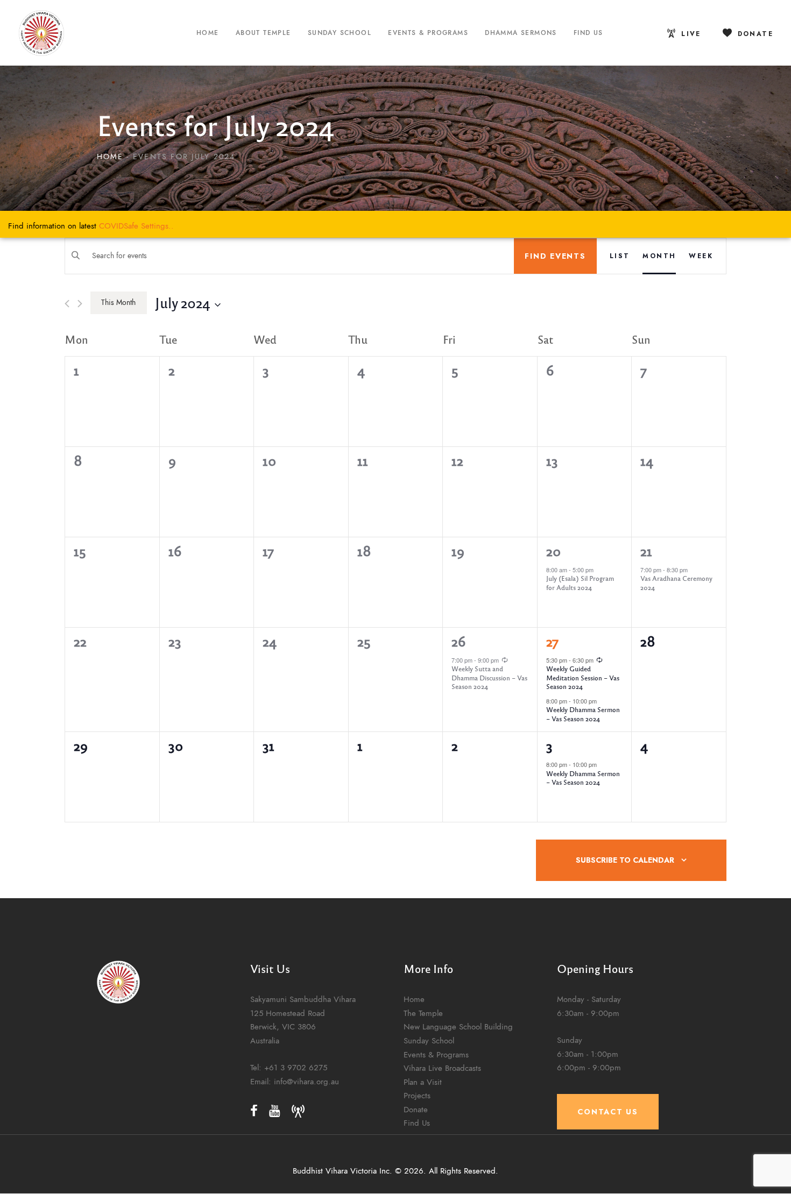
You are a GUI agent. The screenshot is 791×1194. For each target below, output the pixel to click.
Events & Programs (436, 1054)
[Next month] (79, 303)
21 (646, 550)
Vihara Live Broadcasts (442, 1068)
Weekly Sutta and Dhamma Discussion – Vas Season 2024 (489, 677)
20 (553, 550)
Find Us (417, 1122)
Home (110, 157)
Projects (417, 1095)
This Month (118, 302)
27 (552, 641)
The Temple (423, 1013)
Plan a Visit (423, 1082)
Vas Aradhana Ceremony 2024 (676, 583)
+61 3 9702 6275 (295, 1067)
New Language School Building (458, 1026)
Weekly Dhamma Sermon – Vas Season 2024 (583, 714)
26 (458, 641)
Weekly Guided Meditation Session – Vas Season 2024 (582, 677)
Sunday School (429, 1040)
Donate (416, 1109)
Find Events (555, 256)
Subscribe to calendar (625, 860)
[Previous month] (67, 303)
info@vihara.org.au (306, 1081)
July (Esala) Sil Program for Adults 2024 (580, 583)
